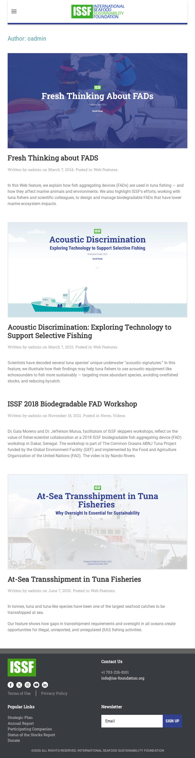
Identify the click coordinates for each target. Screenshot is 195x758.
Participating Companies (30, 728)
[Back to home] (97, 11)
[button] (14, 11)
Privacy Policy (54, 693)
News (106, 415)
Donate (14, 740)
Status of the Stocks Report (31, 734)
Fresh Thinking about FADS (53, 157)
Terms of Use (19, 693)
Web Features (105, 169)
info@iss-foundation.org (122, 677)
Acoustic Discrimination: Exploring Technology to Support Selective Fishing (89, 331)
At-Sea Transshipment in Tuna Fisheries (74, 578)
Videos (119, 415)
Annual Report (21, 723)
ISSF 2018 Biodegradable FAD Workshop (72, 403)
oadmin (35, 169)
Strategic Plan (20, 717)
